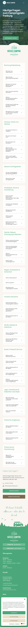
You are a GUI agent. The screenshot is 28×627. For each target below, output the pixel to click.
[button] (24, 599)
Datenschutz (11, 623)
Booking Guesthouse (14, 496)
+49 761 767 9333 (7, 583)
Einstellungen (14, 620)
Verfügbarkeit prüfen (11, 38)
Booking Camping (14, 490)
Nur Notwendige (14, 616)
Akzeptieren (14, 612)
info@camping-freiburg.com (10, 585)
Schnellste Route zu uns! (9, 589)
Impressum (17, 623)
